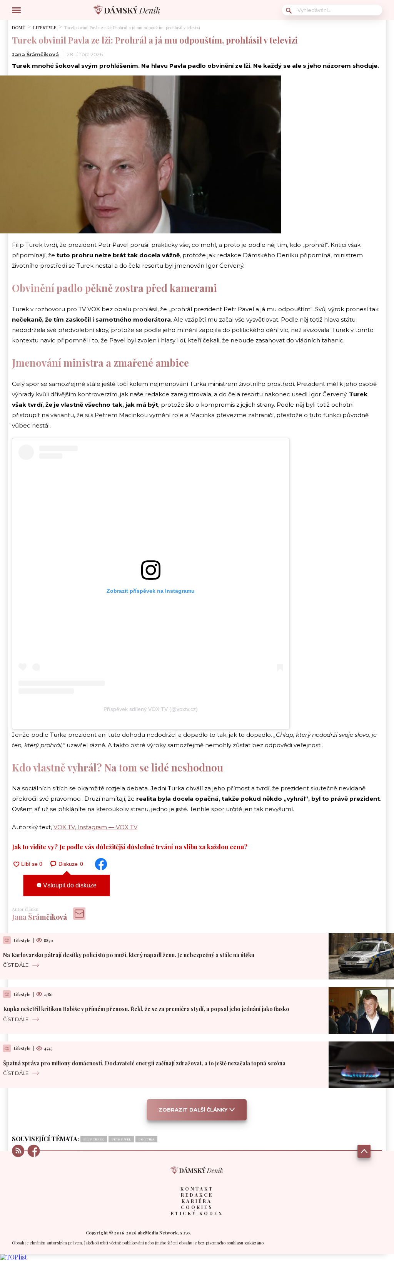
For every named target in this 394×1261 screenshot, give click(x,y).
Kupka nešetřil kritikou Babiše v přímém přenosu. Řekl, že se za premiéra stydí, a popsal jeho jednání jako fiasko (146, 1009)
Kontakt (197, 1189)
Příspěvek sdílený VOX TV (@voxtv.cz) (151, 709)
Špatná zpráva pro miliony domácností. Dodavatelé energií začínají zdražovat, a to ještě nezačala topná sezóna (144, 1063)
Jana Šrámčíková (35, 54)
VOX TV (64, 827)
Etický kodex (197, 1213)
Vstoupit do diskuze (69, 885)
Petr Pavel (121, 1139)
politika (146, 1139)
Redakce (197, 1195)
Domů (18, 27)
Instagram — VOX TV (107, 827)
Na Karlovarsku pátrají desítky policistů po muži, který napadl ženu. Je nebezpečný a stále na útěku (128, 955)
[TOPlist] (13, 1257)
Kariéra (197, 1201)
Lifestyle (45, 27)
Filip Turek (93, 1139)
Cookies (197, 1207)
